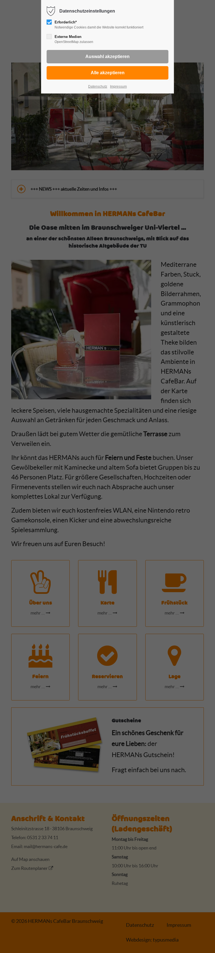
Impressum (118, 86)
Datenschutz (97, 86)
